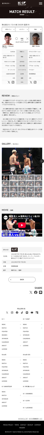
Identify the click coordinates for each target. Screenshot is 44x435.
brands (4, 335)
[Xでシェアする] (30, 292)
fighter (4, 331)
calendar (5, 342)
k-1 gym (26, 400)
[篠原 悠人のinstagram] (13, 82)
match (4, 328)
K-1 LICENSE (27, 407)
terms (17, 424)
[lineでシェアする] (40, 292)
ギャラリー (22, 29)
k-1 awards (28, 393)
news (3, 324)
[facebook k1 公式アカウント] (17, 313)
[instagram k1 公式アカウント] (12, 313)
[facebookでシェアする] (35, 292)
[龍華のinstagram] (35, 82)
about (4, 345)
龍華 (20, 270)
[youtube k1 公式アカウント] (32, 313)
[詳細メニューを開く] (40, 3)
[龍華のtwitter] (31, 82)
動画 (35, 29)
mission (22, 427)
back (22, 279)
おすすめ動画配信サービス (35, 418)
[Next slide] (42, 161)
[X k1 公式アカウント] (7, 313)
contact (23, 424)
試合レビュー (8, 29)
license (4, 349)
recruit (30, 424)
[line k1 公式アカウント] (27, 313)
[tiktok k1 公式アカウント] (22, 313)
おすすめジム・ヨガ (23, 418)
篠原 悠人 (14, 270)
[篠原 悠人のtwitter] (9, 82)
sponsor (5, 338)
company (37, 424)
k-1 (29, 386)
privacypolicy (8, 424)
